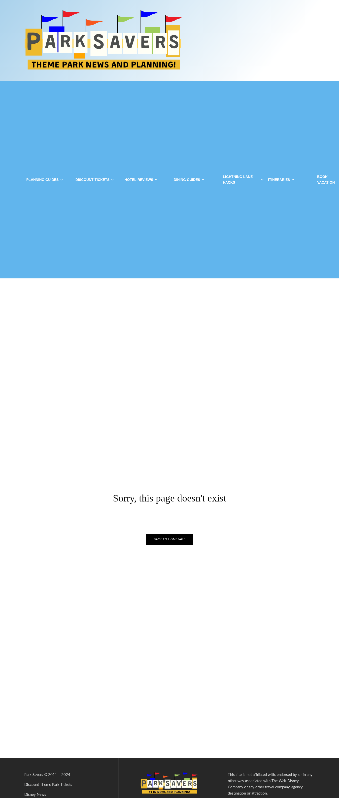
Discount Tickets (92, 180)
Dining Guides (187, 180)
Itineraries (279, 180)
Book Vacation (326, 179)
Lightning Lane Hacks (238, 179)
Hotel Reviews (139, 180)
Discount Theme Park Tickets (48, 785)
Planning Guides (42, 180)
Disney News (35, 795)
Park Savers (33, 775)
